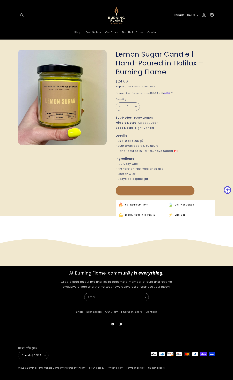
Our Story (111, 312)
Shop (79, 312)
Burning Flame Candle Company (45, 368)
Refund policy (96, 368)
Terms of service (135, 368)
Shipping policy (156, 368)
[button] (22, 15)
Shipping (121, 86)
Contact (151, 312)
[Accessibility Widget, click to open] (227, 190)
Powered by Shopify (75, 368)
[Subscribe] (145, 297)
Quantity (121, 99)
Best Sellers (94, 312)
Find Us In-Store (131, 312)
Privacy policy (115, 368)
